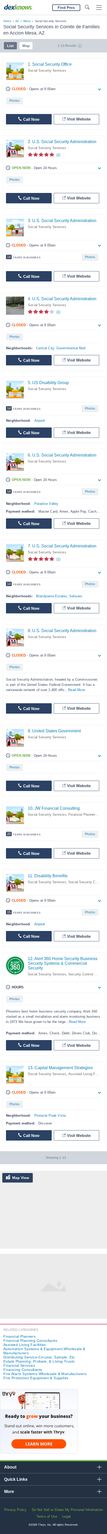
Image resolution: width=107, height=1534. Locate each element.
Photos (14, 101)
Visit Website (79, 119)
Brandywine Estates (51, 596)
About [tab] (10, 1467)
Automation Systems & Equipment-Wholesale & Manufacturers (44, 1351)
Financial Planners (82, 814)
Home (7, 21)
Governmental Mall (70, 348)
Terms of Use (46, 1516)
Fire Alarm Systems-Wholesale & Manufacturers (45, 1374)
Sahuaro (75, 596)
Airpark (39, 421)
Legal (66, 1516)
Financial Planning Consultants (30, 1340)
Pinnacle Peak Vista (50, 1115)
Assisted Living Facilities (24, 1345)
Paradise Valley (46, 504)
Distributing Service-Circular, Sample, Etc (39, 1357)
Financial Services (19, 1365)
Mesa (27, 21)
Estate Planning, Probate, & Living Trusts (39, 1361)
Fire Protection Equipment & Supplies (35, 1378)
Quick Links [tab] (16, 1479)
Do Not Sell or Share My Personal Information (67, 1510)
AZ (17, 21)
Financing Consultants (22, 1370)
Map (26, 46)
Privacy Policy (15, 1510)
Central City (45, 348)
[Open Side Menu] (99, 7)
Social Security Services (47, 70)
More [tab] (9, 1491)
